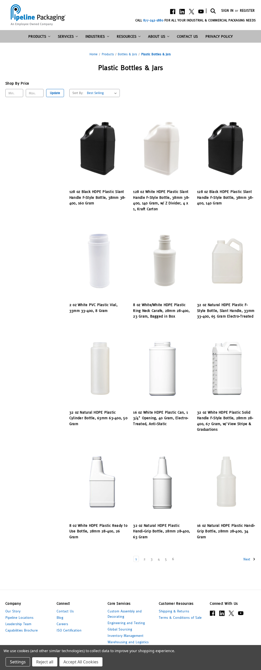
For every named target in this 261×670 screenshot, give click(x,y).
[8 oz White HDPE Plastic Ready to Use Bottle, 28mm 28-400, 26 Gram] (98, 481)
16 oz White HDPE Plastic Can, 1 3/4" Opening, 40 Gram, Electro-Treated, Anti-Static (160, 418)
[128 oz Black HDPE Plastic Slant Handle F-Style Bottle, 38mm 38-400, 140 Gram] (226, 148)
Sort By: (78, 93)
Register (247, 10)
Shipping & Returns (174, 611)
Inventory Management (125, 636)
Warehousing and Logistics (128, 642)
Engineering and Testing (126, 623)
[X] (191, 11)
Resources (126, 36)
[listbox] (103, 93)
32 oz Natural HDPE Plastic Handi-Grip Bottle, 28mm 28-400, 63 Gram (161, 531)
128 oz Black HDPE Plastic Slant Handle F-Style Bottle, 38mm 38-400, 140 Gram (225, 197)
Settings (18, 662)
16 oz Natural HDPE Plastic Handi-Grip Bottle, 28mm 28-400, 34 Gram (226, 531)
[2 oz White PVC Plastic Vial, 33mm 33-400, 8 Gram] (98, 260)
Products (37, 36)
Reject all (44, 662)
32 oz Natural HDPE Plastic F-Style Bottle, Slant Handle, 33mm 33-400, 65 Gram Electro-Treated (225, 310)
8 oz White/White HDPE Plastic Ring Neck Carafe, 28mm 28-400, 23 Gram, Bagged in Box (161, 310)
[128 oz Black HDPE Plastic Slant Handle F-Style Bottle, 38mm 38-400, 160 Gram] (98, 148)
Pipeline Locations (19, 617)
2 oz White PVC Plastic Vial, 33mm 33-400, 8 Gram (93, 308)
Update (55, 93)
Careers (62, 624)
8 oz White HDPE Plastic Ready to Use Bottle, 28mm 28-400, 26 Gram (98, 531)
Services (66, 36)
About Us (156, 36)
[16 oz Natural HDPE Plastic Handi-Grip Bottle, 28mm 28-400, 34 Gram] (226, 481)
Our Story (12, 611)
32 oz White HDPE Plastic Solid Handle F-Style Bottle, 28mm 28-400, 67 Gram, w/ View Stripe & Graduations (225, 421)
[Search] (212, 10)
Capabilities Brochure (21, 630)
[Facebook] (172, 11)
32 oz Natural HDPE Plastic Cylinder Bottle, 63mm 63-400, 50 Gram (98, 418)
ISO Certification (69, 630)
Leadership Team (18, 624)
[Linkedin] (182, 11)
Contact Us (187, 36)
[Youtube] (201, 11)
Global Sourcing (120, 629)
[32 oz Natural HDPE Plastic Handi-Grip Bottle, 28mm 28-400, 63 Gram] (162, 481)
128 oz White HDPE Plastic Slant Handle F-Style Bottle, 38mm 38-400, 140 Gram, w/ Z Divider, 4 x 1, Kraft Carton (161, 200)
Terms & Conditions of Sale (180, 617)
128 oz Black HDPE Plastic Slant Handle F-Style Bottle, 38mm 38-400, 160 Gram (97, 197)
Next (247, 559)
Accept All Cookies (80, 662)
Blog (60, 617)
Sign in (227, 10)
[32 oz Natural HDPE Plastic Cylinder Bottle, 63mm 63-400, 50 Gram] (98, 368)
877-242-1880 (153, 20)
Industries (95, 36)
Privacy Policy (219, 36)
